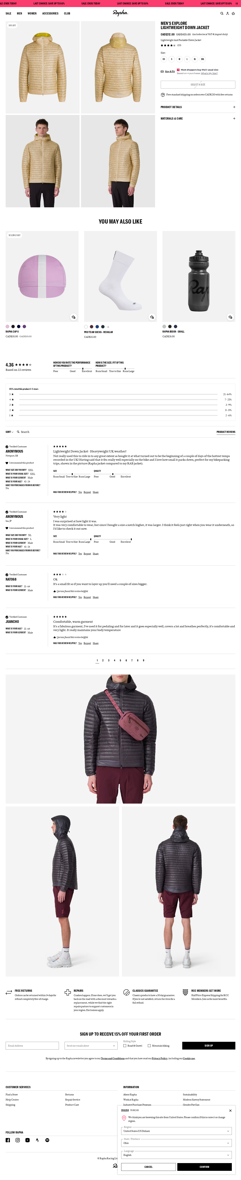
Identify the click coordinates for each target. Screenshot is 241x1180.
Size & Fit (170, 71)
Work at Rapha (130, 1099)
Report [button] (87, 492)
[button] (97, 660)
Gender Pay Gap (191, 1104)
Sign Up (209, 1045)
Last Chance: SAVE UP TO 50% (49, 3)
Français (134, 1110)
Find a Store (12, 1094)
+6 (108, 326)
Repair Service (72, 1099)
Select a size (198, 84)
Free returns (23, 990)
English (125, 1110)
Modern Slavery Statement (196, 1099)
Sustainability (190, 1094)
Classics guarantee (145, 990)
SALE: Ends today (91, 3)
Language (129, 1151)
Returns (69, 1094)
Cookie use (189, 1058)
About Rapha (130, 1094)
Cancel (148, 1166)
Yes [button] (80, 492)
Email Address (15, 1045)
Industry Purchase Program (137, 1104)
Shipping (10, 1104)
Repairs (78, 990)
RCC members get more (206, 990)
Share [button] (96, 492)
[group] (29, 365)
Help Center (12, 1099)
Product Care (72, 1104)
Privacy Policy (159, 1058)
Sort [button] (8, 431)
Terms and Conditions (113, 1058)
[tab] (226, 432)
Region (128, 1127)
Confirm (204, 1166)
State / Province (132, 1139)
